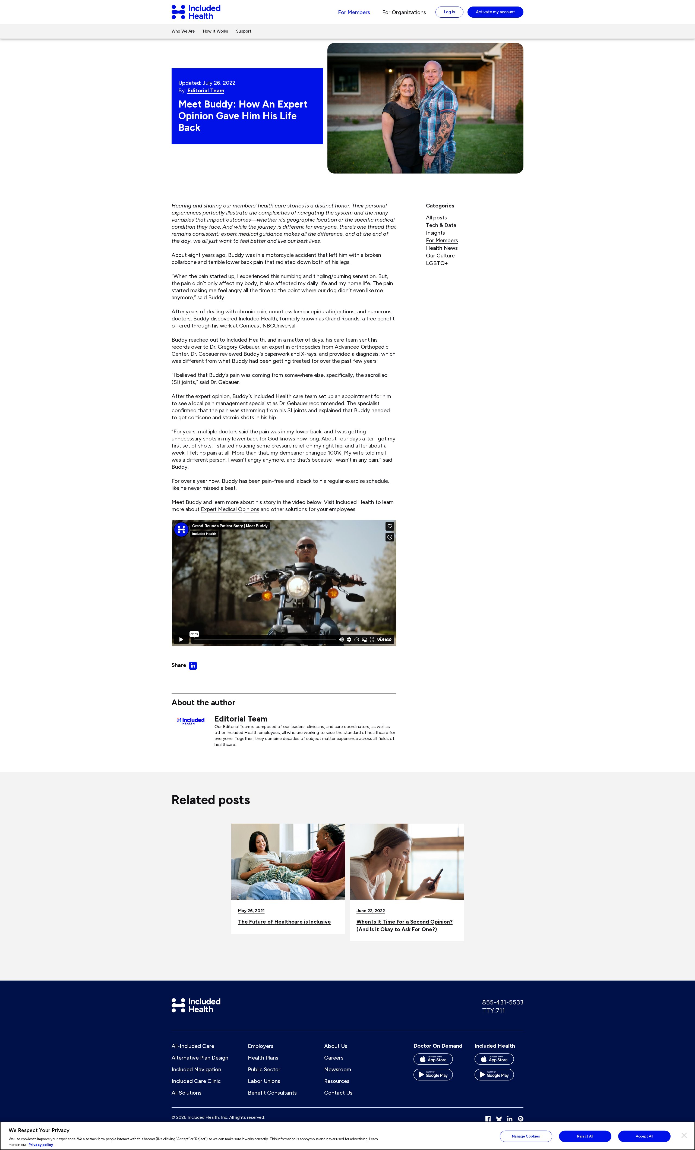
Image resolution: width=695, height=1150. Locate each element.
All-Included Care (193, 1046)
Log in (449, 12)
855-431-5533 (502, 1002)
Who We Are (183, 31)
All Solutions (186, 1092)
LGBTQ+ (437, 263)
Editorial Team (205, 90)
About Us (335, 1046)
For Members (354, 12)
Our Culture (440, 255)
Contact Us (338, 1092)
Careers (333, 1057)
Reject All (585, 1136)
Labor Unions (264, 1081)
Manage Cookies (526, 1136)
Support (243, 31)
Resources (336, 1081)
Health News (442, 248)
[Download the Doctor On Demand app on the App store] (437, 1061)
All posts (436, 217)
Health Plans (263, 1057)
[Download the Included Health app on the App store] (499, 1061)
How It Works (215, 31)
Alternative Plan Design (200, 1057)
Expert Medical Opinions (230, 509)
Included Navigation (196, 1069)
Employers (260, 1046)
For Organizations (404, 12)
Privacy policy (41, 1144)
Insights (435, 232)
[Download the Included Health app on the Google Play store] (499, 1076)
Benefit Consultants (272, 1092)
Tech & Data (441, 225)
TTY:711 (493, 1010)
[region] (347, 1136)
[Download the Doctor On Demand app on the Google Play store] (437, 1076)
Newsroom (337, 1069)
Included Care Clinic (196, 1081)
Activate (495, 12)
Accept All (644, 1136)
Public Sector (264, 1069)
